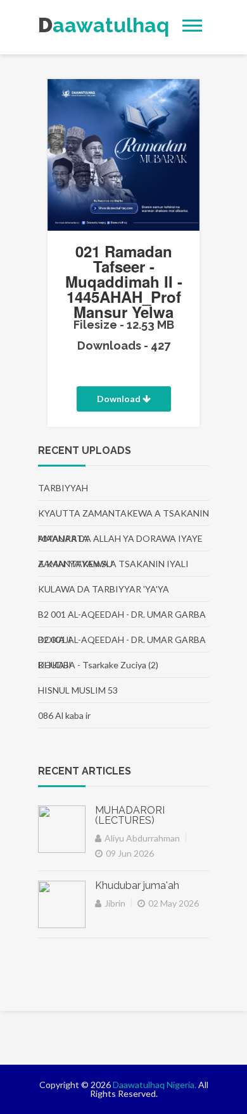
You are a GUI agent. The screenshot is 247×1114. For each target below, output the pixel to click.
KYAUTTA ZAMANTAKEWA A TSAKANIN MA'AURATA (123, 517)
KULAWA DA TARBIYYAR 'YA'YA (103, 589)
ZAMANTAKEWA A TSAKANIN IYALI (113, 563)
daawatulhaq (76, 25)
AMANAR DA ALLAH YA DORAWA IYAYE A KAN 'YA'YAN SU (120, 542)
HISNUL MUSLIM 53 (78, 690)
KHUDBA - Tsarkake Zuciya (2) (98, 664)
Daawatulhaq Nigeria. (154, 1084)
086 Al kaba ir (64, 715)
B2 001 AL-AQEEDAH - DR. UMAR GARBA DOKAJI (122, 618)
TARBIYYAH (63, 487)
